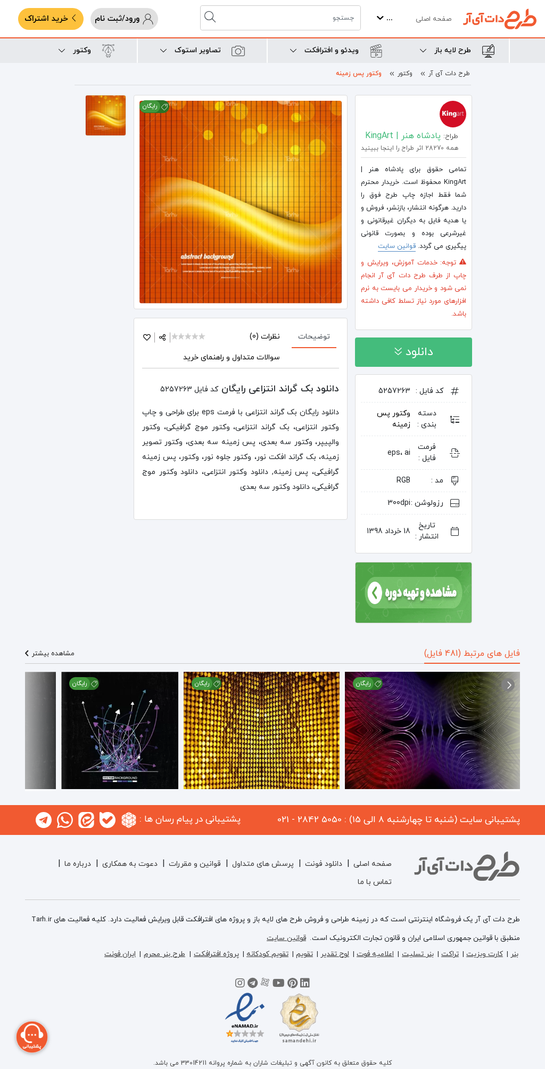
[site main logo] (500, 19)
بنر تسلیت (418, 954)
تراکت (450, 954)
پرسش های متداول (263, 864)
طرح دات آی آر (449, 73)
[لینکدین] (305, 985)
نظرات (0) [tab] (265, 337)
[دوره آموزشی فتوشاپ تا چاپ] (414, 592)
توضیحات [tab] (314, 337)
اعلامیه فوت (375, 954)
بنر (514, 954)
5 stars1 (202, 337)
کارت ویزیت (484, 954)
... (388, 18)
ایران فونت (120, 954)
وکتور (405, 73)
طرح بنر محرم (164, 954)
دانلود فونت (323, 864)
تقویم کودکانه (267, 954)
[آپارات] (265, 985)
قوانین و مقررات (195, 864)
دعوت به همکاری (130, 864)
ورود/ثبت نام (118, 19)
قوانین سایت (397, 246)
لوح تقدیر (334, 954)
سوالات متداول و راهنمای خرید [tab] (231, 357)
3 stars (188, 337)
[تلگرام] (252, 985)
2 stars (182, 337)
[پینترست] (292, 985)
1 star (175, 337)
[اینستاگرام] (240, 985)
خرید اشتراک (47, 19)
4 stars (195, 337)
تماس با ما (375, 882)
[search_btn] (211, 18)
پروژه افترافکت (216, 954)
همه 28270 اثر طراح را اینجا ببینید (409, 148)
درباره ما (77, 864)
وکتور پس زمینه (359, 73)
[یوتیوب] (278, 985)
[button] (508, 685)
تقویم (304, 954)
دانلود (417, 352)
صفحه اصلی (433, 19)
